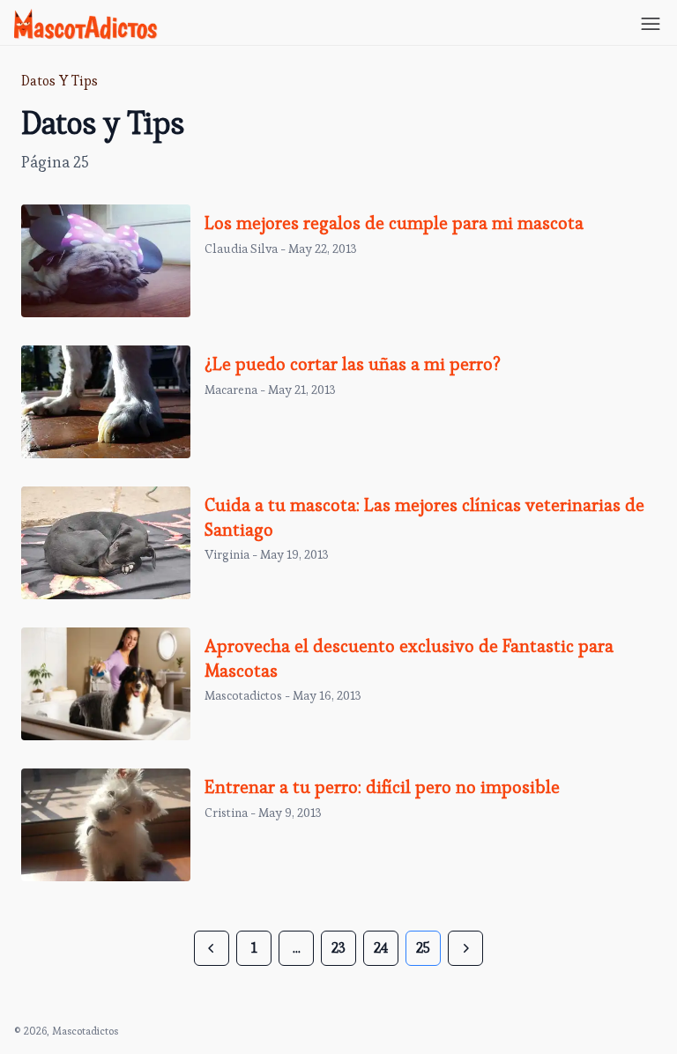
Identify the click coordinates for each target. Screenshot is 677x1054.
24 (381, 948)
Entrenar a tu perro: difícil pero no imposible (382, 787)
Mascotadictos (243, 695)
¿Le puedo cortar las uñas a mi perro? (353, 364)
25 (423, 948)
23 (338, 948)
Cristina (226, 812)
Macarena (231, 389)
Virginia (227, 554)
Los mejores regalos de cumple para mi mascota (394, 223)
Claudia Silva (241, 248)
